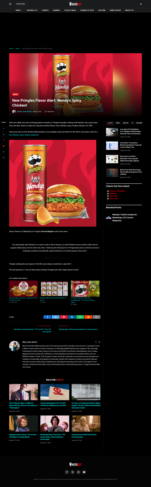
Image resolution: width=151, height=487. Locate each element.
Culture (101, 10)
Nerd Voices (115, 10)
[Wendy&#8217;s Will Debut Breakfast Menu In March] (54, 289)
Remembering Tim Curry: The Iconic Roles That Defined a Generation (52, 437)
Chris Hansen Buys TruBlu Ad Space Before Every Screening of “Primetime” (23, 405)
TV (132, 123)
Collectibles (70, 10)
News (18, 10)
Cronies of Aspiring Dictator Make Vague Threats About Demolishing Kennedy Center (86, 405)
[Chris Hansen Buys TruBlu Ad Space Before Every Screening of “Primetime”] (23, 392)
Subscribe (20, 4)
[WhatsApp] (3, 151)
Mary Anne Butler (25, 111)
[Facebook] (3, 128)
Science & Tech (87, 10)
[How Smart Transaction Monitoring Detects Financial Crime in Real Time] (112, 145)
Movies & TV (32, 10)
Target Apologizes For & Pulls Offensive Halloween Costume (53, 404)
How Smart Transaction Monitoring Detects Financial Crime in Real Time (130, 145)
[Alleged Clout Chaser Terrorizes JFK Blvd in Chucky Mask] (23, 423)
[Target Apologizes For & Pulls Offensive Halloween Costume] (54, 392)
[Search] (141, 4)
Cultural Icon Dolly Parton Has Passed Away (84, 436)
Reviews (139, 123)
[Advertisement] (75, 30)
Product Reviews (117, 191)
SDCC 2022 (113, 199)
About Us (129, 10)
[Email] (3, 157)
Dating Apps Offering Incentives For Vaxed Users (78, 329)
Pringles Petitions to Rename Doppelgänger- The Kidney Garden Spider (83, 300)
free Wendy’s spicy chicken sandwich (23, 135)
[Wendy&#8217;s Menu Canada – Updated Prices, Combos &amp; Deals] (23, 289)
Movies (125, 123)
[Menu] (10, 4)
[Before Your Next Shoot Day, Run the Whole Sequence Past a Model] (112, 172)
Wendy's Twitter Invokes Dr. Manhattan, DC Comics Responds (124, 217)
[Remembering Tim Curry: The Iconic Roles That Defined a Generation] (54, 423)
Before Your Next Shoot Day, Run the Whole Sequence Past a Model (131, 172)
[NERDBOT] (75, 4)
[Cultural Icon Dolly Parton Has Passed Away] (86, 423)
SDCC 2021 (113, 196)
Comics (45, 10)
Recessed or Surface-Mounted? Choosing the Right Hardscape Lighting (129, 158)
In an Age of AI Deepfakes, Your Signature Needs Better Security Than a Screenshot (130, 131)
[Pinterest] (3, 140)
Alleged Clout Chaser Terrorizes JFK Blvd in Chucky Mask (23, 436)
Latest (110, 123)
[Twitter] (3, 134)
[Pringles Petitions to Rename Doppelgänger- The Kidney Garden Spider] (85, 289)
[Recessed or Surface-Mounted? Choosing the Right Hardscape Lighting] (112, 159)
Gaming (56, 10)
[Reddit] (3, 146)
